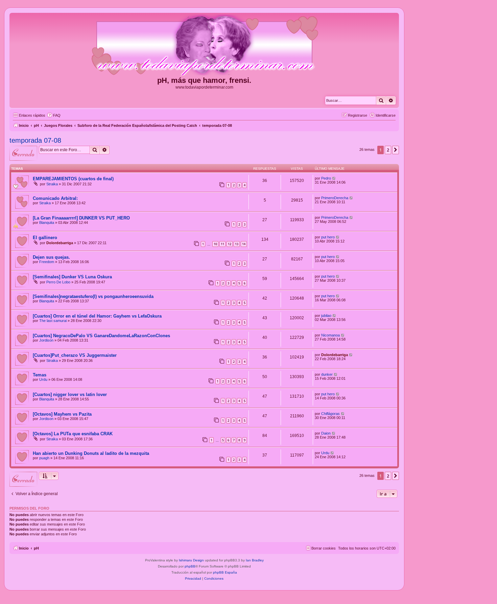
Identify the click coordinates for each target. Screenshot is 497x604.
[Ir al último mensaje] (334, 178)
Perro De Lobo (58, 282)
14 (243, 244)
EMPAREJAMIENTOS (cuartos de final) (73, 178)
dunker (327, 374)
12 (229, 244)
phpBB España (225, 572)
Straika (52, 184)
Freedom (46, 262)
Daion (326, 433)
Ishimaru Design (191, 560)
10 (215, 244)
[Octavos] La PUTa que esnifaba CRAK (73, 433)
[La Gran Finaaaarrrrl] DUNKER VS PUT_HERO (81, 217)
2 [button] (388, 150)
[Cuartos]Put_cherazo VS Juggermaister (75, 355)
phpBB (190, 566)
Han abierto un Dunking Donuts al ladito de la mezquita (91, 453)
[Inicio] (204, 45)
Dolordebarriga (59, 243)
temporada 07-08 (35, 140)
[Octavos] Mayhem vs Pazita (62, 414)
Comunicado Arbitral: (55, 198)
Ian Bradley (255, 560)
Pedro (326, 178)
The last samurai (53, 321)
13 (236, 244)
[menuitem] (54, 115)
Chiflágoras (330, 414)
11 (222, 244)
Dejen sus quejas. (51, 257)
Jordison (46, 340)
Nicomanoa (330, 335)
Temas (39, 374)
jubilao (326, 315)
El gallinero (45, 237)
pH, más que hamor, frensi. (204, 80)
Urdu (43, 379)
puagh (44, 458)
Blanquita (46, 222)
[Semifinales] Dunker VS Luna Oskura (72, 276)
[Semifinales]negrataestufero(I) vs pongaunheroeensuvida (93, 296)
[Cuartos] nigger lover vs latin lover (70, 394)
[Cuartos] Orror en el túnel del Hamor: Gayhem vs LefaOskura (97, 316)
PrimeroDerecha (334, 198)
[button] (395, 150)
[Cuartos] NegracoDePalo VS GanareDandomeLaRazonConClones (101, 335)
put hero (328, 237)
